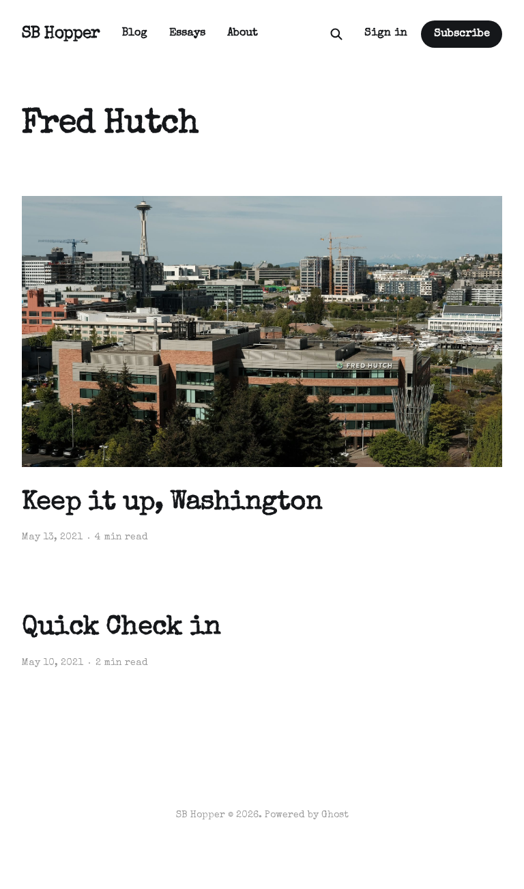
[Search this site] (336, 34)
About (242, 33)
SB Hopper (61, 34)
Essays (187, 33)
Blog (134, 33)
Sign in (385, 33)
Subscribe (462, 34)
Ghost (335, 815)
